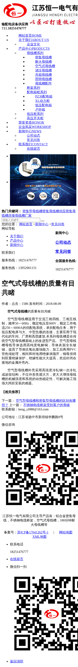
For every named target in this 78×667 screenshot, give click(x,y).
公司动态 (33, 135)
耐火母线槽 (43, 61)
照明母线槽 (43, 79)
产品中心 (34, 48)
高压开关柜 (35, 118)
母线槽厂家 (23, 215)
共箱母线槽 (43, 74)
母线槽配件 (43, 83)
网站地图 (65, 532)
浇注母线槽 (43, 70)
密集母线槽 (43, 57)
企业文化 (33, 44)
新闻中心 (30, 131)
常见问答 (33, 140)
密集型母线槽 (32, 211)
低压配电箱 (43, 105)
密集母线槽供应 (54, 211)
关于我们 (34, 40)
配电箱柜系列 (37, 92)
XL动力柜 (42, 101)
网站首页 (30, 35)
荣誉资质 (31, 122)
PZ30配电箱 (43, 96)
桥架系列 (33, 87)
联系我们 (33, 144)
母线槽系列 (35, 53)
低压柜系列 (35, 114)
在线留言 (33, 148)
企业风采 (35, 127)
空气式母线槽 (45, 66)
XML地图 (39, 536)
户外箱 (40, 109)
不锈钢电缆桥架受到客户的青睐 (46, 405)
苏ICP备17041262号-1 (32, 532)
